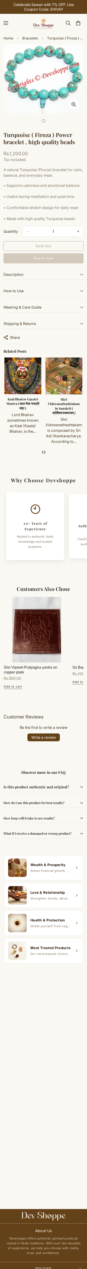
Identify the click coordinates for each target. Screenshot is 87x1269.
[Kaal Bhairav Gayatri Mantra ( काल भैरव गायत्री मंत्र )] (22, 375)
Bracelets (30, 38)
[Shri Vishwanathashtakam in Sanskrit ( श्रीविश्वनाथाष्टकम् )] (64, 375)
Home (8, 38)
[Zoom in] (73, 104)
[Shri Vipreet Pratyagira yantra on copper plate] (37, 629)
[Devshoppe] (43, 23)
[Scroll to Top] (78, 1244)
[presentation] (43, 452)
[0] (78, 23)
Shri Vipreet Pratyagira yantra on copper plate (30, 669)
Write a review (43, 737)
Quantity (10, 231)
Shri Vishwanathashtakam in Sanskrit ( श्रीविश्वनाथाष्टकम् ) (64, 406)
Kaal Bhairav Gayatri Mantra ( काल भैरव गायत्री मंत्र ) (22, 403)
